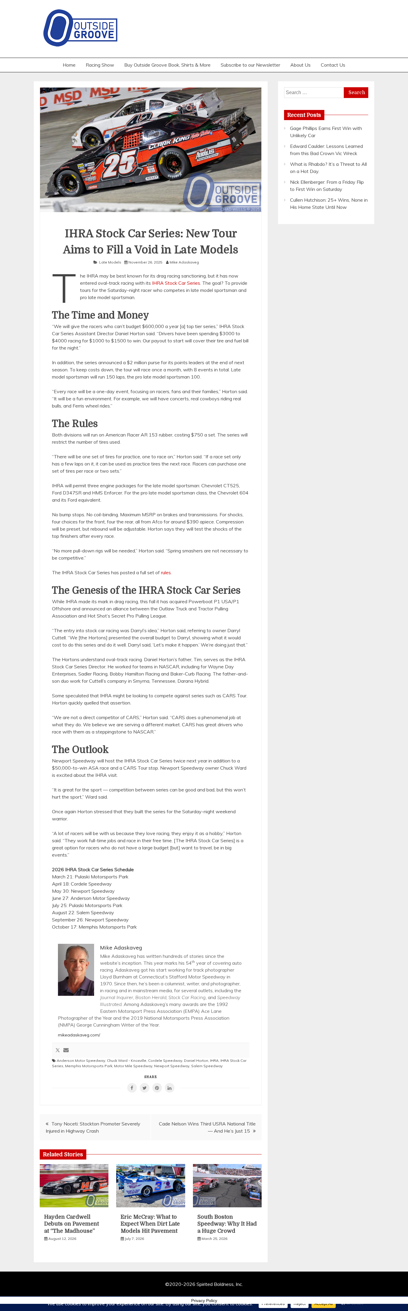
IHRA (214, 1060)
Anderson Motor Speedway (81, 1060)
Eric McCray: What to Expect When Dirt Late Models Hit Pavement (150, 1224)
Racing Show (100, 65)
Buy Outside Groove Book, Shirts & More (167, 65)
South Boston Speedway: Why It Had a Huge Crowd (227, 1224)
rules (166, 572)
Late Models (110, 262)
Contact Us (333, 65)
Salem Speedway (207, 1066)
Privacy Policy (204, 1300)
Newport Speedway (171, 1066)
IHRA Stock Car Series (176, 283)
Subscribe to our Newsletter (250, 65)
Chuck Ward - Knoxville (126, 1060)
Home (69, 65)
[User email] (66, 1050)
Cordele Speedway (165, 1060)
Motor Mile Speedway (133, 1066)
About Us (300, 65)
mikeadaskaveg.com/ (79, 1035)
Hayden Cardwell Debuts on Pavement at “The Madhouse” (71, 1224)
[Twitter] (57, 1050)
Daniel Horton (196, 1060)
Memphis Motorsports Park (88, 1066)
